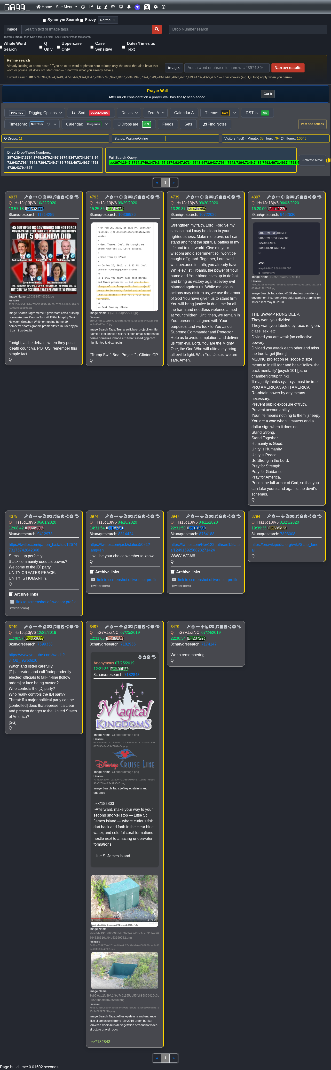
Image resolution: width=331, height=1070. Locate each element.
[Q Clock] (83, 7)
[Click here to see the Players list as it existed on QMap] (98, 7)
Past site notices (312, 124)
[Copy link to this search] (328, 160)
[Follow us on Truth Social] (137, 7)
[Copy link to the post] (66, 197)
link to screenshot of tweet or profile (46, 602)
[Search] (157, 29)
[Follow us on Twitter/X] (147, 7)
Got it (268, 94)
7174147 (209, 644)
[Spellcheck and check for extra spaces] (76, 197)
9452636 (287, 214)
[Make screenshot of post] (58, 197)
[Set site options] (156, 7)
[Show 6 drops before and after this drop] (34, 197)
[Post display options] (25, 197)
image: (174, 68)
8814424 (126, 534)
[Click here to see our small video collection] (113, 7)
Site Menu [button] (65, 7)
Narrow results (288, 68)
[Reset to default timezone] (48, 124)
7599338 (45, 644)
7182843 (132, 675)
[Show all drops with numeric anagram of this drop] (39, 197)
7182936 (128, 644)
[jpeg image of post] (44, 197)
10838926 (127, 214)
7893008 (287, 534)
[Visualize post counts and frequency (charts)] (91, 7)
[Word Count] (30, 197)
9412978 (45, 534)
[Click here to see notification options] (129, 7)
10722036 (208, 214)
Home (46, 7)
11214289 (46, 214)
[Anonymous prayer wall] (105, 7)
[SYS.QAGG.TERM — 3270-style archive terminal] (121, 7)
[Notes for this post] (54, 197)
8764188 (206, 534)
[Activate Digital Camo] (49, 197)
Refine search (18, 60)
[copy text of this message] (62, 197)
